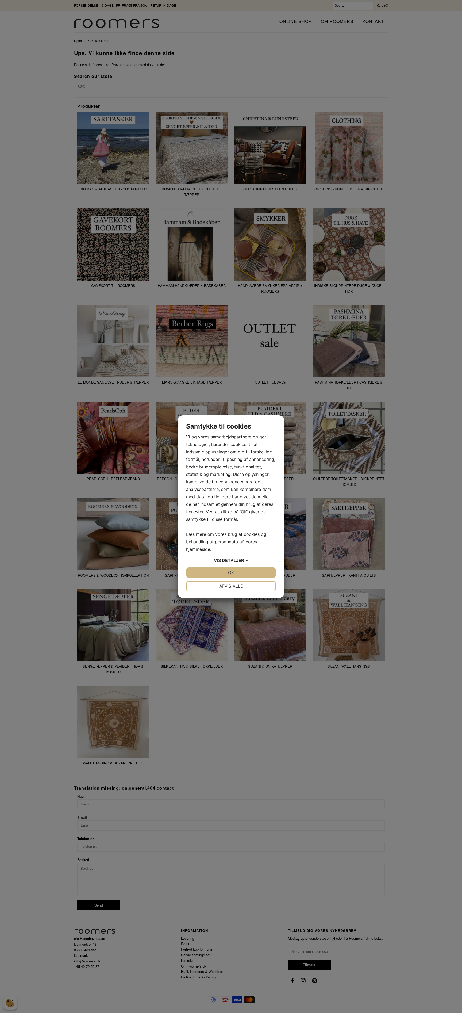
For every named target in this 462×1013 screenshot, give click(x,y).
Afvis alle (231, 586)
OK (231, 572)
